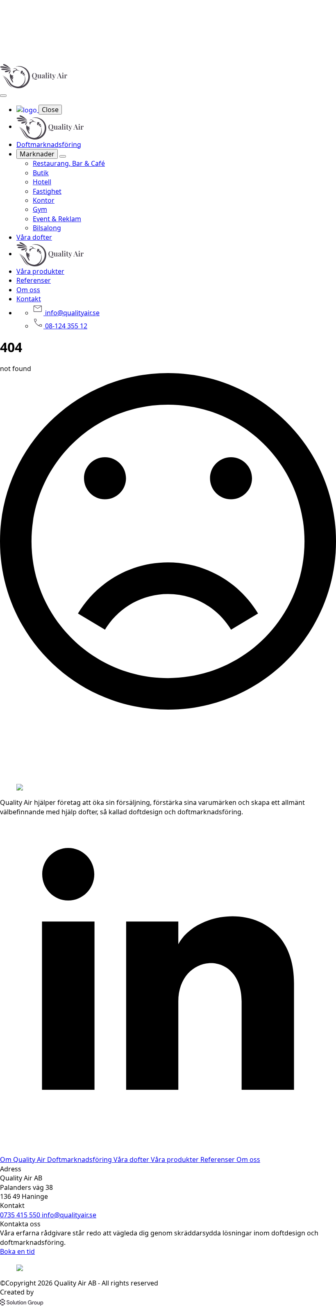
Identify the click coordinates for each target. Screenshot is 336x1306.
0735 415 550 (21, 1214)
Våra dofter (34, 237)
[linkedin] (168, 1150)
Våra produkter (40, 271)
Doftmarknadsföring (48, 144)
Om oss (28, 289)
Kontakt (28, 298)
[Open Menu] (3, 95)
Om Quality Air (23, 1159)
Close (50, 109)
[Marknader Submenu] (62, 156)
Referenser (33, 280)
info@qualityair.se (69, 1214)
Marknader (37, 153)
